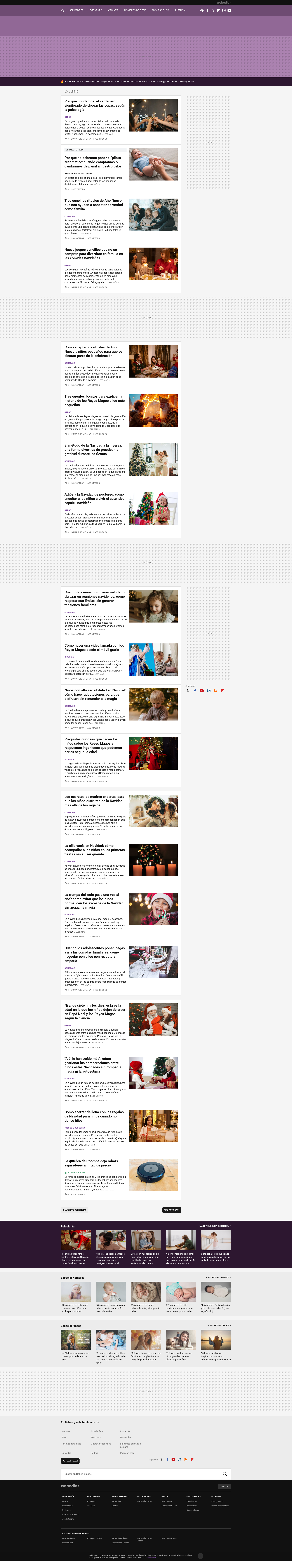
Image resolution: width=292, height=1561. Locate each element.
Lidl (192, 81)
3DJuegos (91, 1501)
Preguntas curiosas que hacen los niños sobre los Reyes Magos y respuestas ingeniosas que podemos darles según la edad (93, 745)
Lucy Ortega (77, 238)
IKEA (172, 81)
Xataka (65, 1501)
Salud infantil (97, 1431)
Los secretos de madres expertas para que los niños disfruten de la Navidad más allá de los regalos (94, 801)
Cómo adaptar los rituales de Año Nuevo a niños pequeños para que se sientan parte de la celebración (93, 351)
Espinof (115, 1506)
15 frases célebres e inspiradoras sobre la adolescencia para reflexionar (216, 1356)
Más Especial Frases (218, 1325)
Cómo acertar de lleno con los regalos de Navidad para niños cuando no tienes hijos (94, 1116)
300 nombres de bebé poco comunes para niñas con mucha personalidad (74, 1308)
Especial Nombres (72, 1277)
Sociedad (66, 1453)
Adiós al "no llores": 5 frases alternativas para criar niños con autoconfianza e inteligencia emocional (110, 1258)
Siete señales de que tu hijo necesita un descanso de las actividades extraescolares (215, 1257)
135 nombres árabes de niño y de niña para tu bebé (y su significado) (215, 1308)
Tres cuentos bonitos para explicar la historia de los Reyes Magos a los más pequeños (94, 400)
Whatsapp (161, 81)
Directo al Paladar (144, 1501)
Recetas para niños (71, 1443)
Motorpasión (167, 1501)
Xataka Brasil (67, 1543)
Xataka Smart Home (70, 1514)
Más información (149, 1558)
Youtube (229, 10)
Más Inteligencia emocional (214, 1226)
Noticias (66, 1431)
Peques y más (127, 1453)
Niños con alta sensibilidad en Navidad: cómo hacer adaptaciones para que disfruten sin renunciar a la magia (95, 694)
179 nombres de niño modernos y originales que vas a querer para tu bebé (179, 1308)
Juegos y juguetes (74, 1128)
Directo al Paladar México (144, 1539)
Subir (222, 1486)
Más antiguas (172, 1210)
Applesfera (66, 1510)
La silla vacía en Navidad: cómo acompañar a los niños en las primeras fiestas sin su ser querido (94, 850)
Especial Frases (71, 1326)
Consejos (69, 216)
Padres (94, 1453)
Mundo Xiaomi (68, 1519)
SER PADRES (76, 10)
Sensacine (116, 1501)
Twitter (213, 10)
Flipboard (218, 10)
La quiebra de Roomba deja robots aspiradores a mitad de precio (91, 1163)
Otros (67, 117)
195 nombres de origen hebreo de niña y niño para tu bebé (145, 1308)
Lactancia (125, 1431)
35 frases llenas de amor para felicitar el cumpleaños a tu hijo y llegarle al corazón (146, 1356)
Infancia (69, 657)
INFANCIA (180, 10)
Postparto (96, 1437)
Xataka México (68, 1538)
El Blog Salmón (217, 1501)
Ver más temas (70, 1461)
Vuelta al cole (90, 81)
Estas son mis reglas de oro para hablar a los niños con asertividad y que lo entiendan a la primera (145, 1258)
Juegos (103, 81)
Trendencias (191, 1501)
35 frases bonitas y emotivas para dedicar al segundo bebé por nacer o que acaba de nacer (110, 1358)
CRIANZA (113, 10)
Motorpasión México (170, 1538)
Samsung (182, 81)
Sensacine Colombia (120, 1543)
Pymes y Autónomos (220, 1506)
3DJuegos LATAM (94, 1538)
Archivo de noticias (75, 1210)
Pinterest (202, 10)
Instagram (224, 10)
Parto (64, 1437)
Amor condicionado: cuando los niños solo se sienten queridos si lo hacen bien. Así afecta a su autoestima (181, 1258)
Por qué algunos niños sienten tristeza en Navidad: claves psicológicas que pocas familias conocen (75, 1258)
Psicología (68, 1226)
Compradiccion (76, 1172)
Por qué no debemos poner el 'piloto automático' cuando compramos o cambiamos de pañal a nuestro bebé (92, 162)
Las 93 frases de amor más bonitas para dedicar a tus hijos (75, 1356)
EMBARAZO (95, 10)
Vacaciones (147, 81)
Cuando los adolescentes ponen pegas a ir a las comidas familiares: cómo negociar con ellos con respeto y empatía (94, 954)
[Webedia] (224, 2)
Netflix (123, 81)
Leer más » (108, 134)
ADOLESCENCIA (160, 10)
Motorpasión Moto (169, 1506)
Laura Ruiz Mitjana (81, 139)
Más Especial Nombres (217, 1277)
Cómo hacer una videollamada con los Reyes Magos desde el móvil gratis (94, 647)
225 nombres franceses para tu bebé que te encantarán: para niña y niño (110, 1308)
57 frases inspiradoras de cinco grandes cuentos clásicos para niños (179, 1356)
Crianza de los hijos (101, 1443)
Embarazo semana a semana (130, 1445)
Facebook (207, 10)
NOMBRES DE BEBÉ (135, 10)
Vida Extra (91, 1506)
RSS (215, 690)
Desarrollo (125, 1437)
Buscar (225, 1474)
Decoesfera (191, 1506)
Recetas (134, 81)
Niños (113, 81)
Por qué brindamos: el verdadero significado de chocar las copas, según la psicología (94, 105)
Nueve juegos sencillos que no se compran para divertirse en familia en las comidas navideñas (93, 254)
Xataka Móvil (67, 1506)
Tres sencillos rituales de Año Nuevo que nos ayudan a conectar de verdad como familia (93, 205)
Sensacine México (119, 1538)
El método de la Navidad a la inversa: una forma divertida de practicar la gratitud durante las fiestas (93, 449)
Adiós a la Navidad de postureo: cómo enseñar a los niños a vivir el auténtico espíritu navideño (94, 498)
